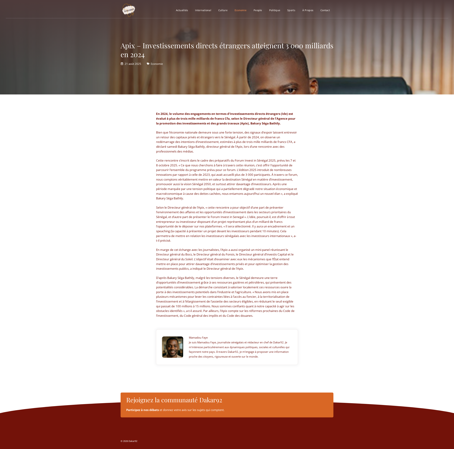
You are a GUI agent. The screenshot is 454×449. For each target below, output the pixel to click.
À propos (307, 10)
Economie (241, 10)
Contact (325, 10)
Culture (223, 10)
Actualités (182, 10)
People (258, 10)
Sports (291, 10)
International (203, 10)
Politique (274, 10)
